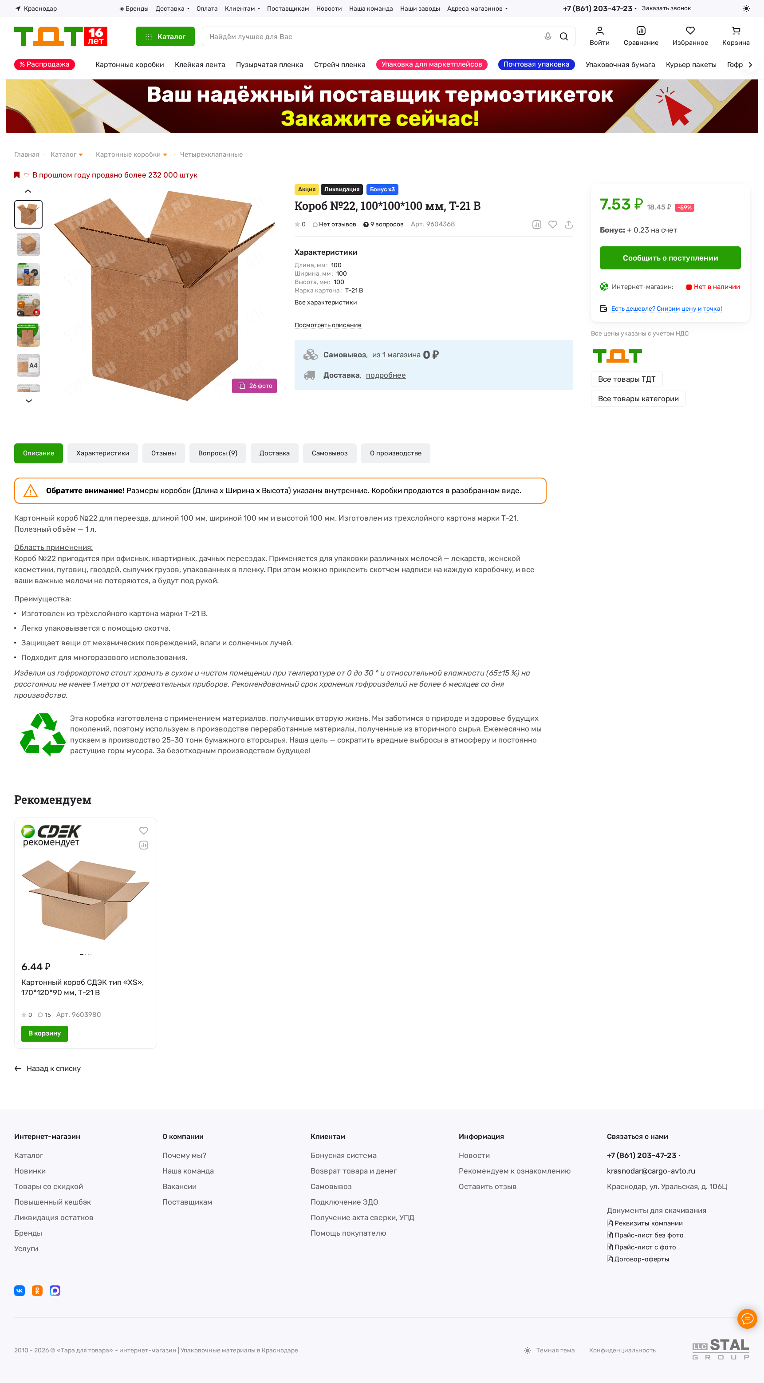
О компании (183, 1136)
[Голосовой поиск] (547, 36)
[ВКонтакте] (19, 1290)
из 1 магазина (396, 354)
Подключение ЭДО (344, 1201)
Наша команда (188, 1170)
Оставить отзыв (488, 1186)
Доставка (275, 453)
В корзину (44, 1033)
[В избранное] (552, 224)
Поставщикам (187, 1201)
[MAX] (55, 1290)
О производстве (395, 453)
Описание (38, 453)
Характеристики (102, 453)
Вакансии (179, 1186)
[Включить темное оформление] (746, 8)
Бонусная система (344, 1155)
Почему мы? (184, 1155)
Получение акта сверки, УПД (362, 1217)
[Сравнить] (536, 224)
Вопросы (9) (217, 453)
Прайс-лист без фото (648, 1235)
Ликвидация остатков (54, 1217)
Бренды (28, 1233)
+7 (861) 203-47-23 (598, 8)
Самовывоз (330, 453)
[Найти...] (563, 36)
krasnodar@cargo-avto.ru (651, 1170)
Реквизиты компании (648, 1223)
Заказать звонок (666, 8)
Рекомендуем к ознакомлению (515, 1170)
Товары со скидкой (48, 1186)
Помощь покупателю (348, 1233)
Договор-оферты (641, 1259)
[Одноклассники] (37, 1290)
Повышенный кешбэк (52, 1201)
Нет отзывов (337, 224)
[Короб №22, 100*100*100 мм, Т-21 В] (165, 296)
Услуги (26, 1248)
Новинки (30, 1170)
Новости (474, 1155)
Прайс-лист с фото (644, 1247)
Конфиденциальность (622, 1350)
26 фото (260, 386)
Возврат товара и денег (354, 1170)
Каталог (28, 1155)
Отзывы (163, 453)
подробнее (386, 375)
